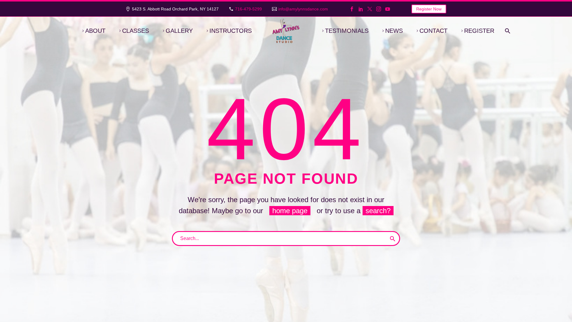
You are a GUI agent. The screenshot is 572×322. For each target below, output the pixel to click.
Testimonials (347, 30)
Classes (135, 30)
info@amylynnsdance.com (303, 9)
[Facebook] (351, 9)
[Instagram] (378, 9)
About (95, 30)
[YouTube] (387, 9)
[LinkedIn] (360, 9)
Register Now (429, 9)
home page (289, 211)
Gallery (179, 30)
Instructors (230, 30)
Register (479, 30)
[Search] (506, 31)
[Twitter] (369, 9)
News (394, 30)
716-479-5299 (248, 9)
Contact (433, 30)
